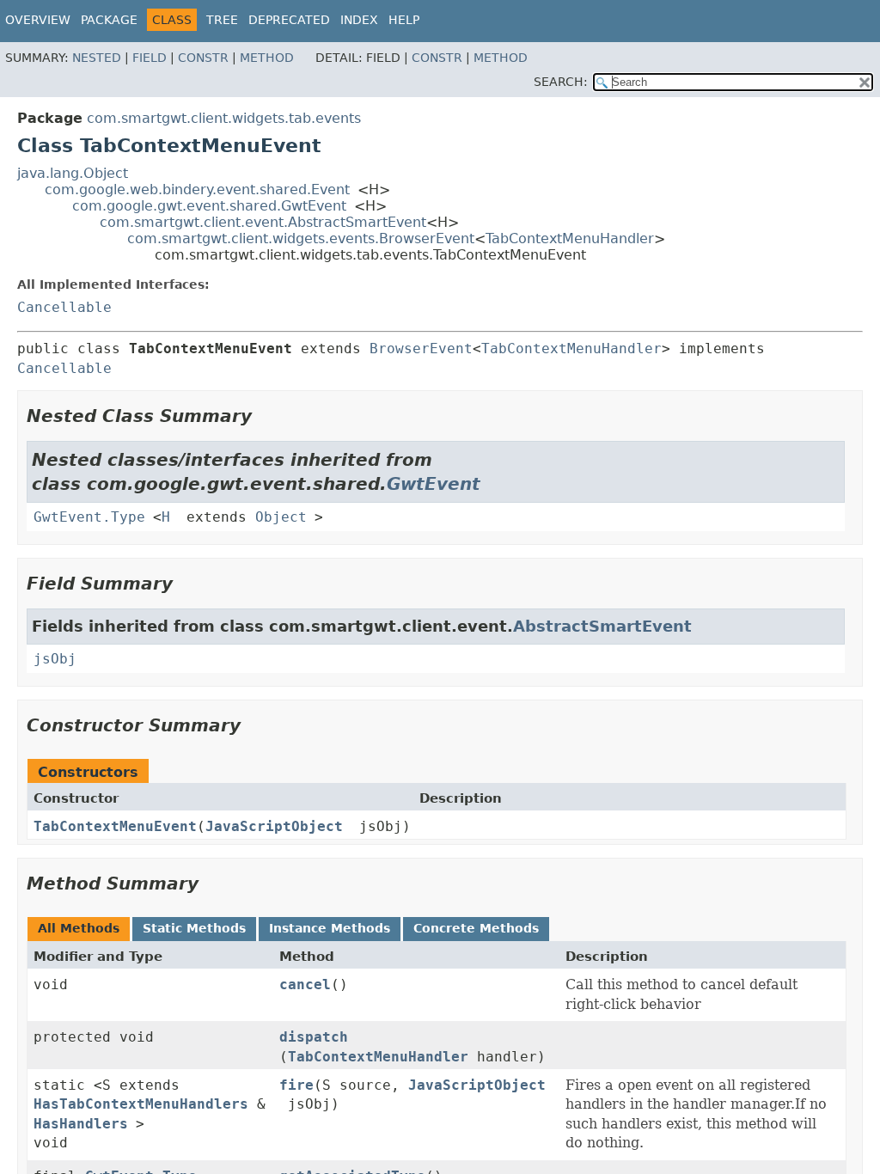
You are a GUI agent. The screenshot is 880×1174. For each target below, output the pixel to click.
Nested (96, 57)
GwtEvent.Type (89, 517)
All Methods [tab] (78, 928)
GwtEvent (433, 484)
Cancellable (64, 307)
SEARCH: (561, 82)
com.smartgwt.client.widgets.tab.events (224, 118)
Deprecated (289, 20)
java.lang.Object (72, 173)
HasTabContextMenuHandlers (141, 1104)
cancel (305, 984)
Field (149, 57)
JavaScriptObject (274, 826)
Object (281, 517)
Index (359, 20)
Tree (222, 20)
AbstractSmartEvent (602, 626)
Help (403, 20)
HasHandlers (81, 1124)
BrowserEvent (421, 348)
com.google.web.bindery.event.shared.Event (197, 189)
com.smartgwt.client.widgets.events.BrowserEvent (300, 238)
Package (109, 20)
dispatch (313, 1037)
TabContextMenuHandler (570, 238)
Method (267, 57)
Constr (203, 57)
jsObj (55, 659)
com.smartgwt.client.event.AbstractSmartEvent (263, 222)
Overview (37, 20)
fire (296, 1085)
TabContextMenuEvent (115, 826)
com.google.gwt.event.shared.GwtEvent (209, 206)
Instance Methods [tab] (329, 928)
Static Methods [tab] (194, 928)
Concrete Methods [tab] (476, 928)
